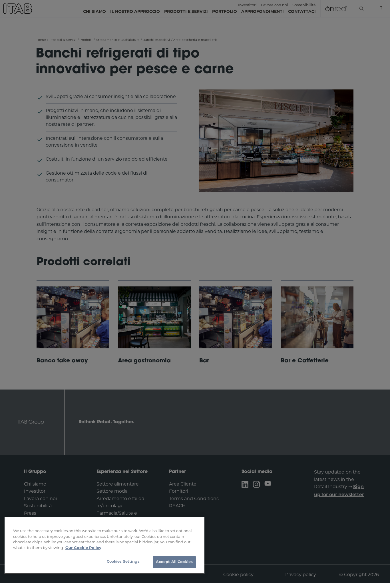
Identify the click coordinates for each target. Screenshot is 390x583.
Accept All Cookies (174, 562)
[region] (104, 545)
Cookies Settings (123, 562)
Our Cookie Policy (83, 547)
